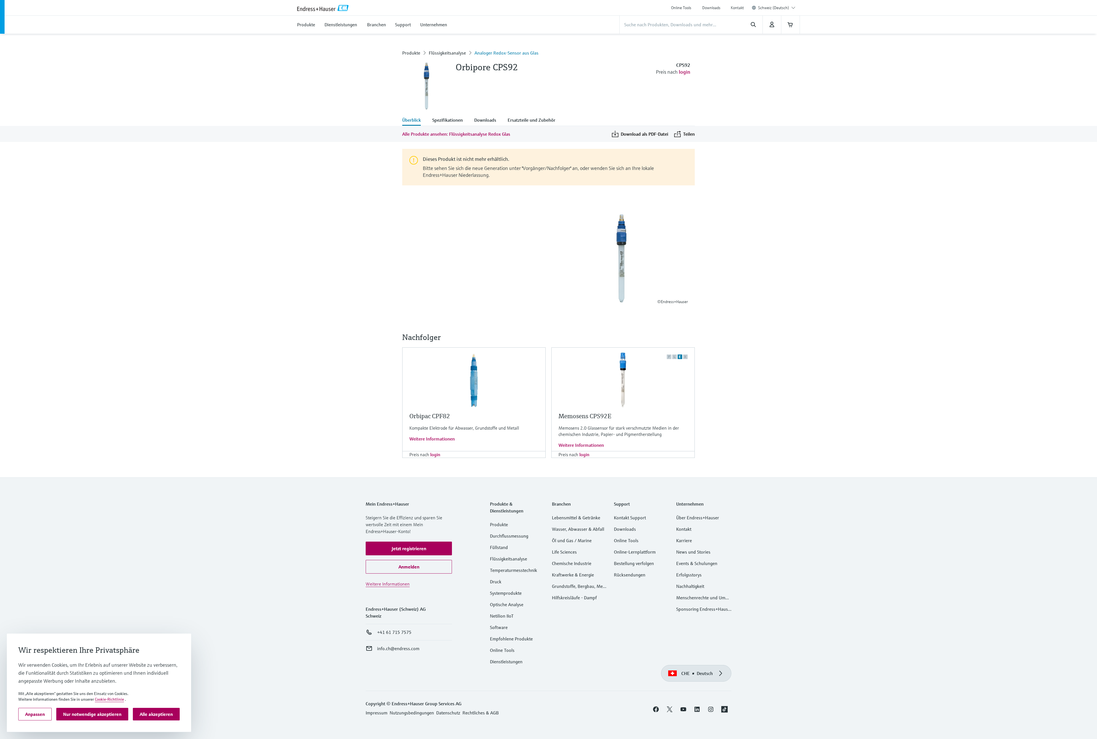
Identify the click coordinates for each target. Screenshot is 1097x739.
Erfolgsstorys (689, 575)
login (684, 72)
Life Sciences (564, 552)
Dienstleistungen (506, 661)
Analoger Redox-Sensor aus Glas (507, 53)
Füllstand (499, 547)
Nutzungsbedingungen (412, 713)
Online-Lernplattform (635, 552)
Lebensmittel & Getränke (576, 517)
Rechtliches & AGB (481, 713)
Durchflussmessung (509, 536)
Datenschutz (448, 713)
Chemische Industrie (571, 563)
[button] (409, 548)
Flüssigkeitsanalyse (447, 53)
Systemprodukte (506, 593)
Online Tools (681, 7)
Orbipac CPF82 (429, 416)
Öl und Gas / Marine (572, 540)
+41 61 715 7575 (394, 632)
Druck (495, 581)
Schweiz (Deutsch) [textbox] (773, 7)
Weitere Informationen (432, 439)
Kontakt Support (630, 517)
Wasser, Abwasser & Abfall (578, 529)
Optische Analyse (506, 604)
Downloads (711, 7)
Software (499, 627)
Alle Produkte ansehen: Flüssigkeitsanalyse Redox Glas (456, 134)
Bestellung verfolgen (634, 563)
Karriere (684, 540)
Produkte (411, 53)
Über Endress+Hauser (697, 517)
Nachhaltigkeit (690, 586)
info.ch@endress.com (398, 648)
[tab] (414, 120)
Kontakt (737, 7)
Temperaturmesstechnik (513, 570)
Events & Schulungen (696, 563)
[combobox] (777, 8)
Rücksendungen (629, 575)
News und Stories (693, 552)
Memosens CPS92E (584, 416)
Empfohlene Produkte (511, 639)
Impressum (376, 713)
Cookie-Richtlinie (109, 699)
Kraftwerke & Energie (573, 575)
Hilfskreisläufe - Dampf (574, 597)
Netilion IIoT (502, 616)
